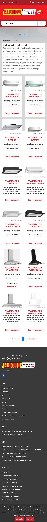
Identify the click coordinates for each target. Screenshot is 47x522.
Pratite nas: (6, 370)
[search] (41, 23)
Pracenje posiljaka (9, 405)
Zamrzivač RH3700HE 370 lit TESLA (14, 453)
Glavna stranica (7, 388)
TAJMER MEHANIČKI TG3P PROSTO (14, 435)
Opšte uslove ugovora (10, 412)
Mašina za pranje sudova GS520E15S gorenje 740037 (21, 450)
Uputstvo (5, 409)
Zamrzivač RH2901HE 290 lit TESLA (14, 457)
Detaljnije (19, 519)
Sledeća (32, 339)
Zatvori (29, 519)
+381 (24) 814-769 (11, 359)
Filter (24, 35)
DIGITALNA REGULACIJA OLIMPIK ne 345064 (17, 431)
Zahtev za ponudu (12, 113)
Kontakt (4, 402)
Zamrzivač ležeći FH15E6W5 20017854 (15, 447)
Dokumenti (6, 398)
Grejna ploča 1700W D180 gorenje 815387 (16, 460)
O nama (5, 392)
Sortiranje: (6, 40)
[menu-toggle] (44, 12)
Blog (3, 395)
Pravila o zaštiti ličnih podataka (13, 416)
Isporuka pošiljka (8, 419)
